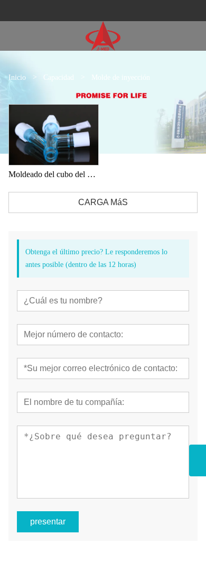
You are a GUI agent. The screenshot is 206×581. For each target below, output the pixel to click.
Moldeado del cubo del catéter (53, 174)
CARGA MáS (103, 202)
